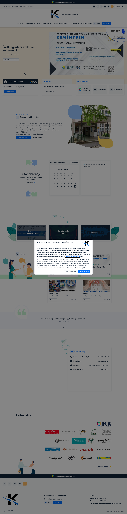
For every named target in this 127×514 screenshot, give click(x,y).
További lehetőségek (70, 271)
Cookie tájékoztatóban (72, 256)
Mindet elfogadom (84, 271)
